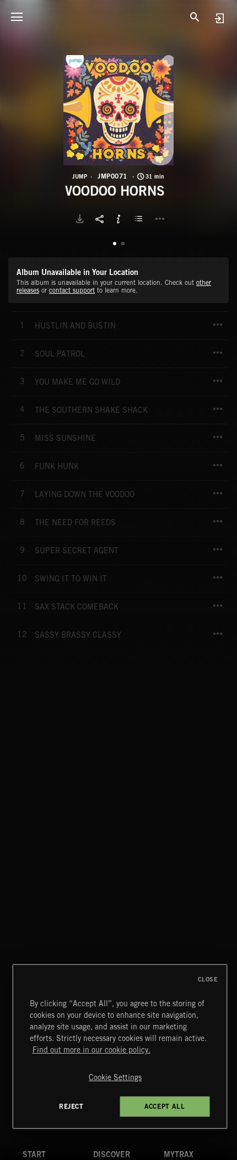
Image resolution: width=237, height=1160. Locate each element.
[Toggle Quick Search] (194, 17)
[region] (120, 1046)
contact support (72, 290)
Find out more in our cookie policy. (91, 1049)
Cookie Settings (115, 1077)
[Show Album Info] (118, 219)
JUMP (79, 176)
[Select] (141, 219)
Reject (71, 1106)
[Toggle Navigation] (16, 16)
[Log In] (219, 18)
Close (208, 979)
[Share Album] (99, 219)
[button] (118, 110)
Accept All (164, 1106)
